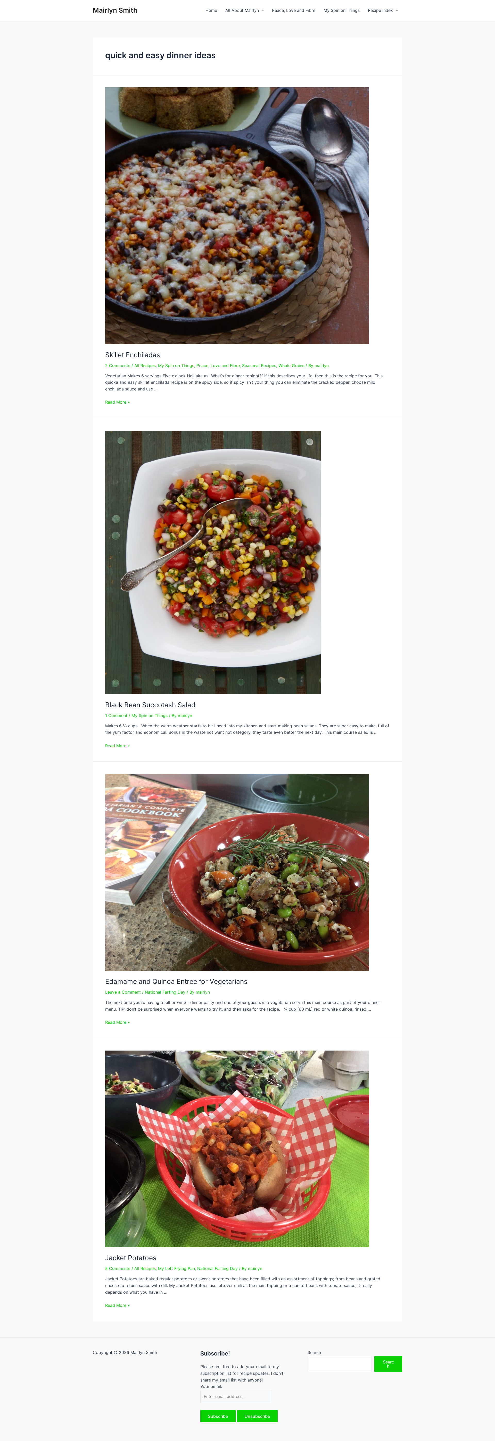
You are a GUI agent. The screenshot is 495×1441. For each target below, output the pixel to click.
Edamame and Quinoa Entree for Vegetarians (176, 981)
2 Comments (117, 365)
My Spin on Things (342, 10)
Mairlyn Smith (115, 10)
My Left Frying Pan (176, 1268)
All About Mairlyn (242, 10)
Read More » (117, 402)
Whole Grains (291, 365)
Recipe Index (380, 10)
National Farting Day (165, 992)
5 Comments (117, 1268)
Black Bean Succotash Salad (150, 705)
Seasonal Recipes (259, 365)
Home (211, 10)
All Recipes (145, 365)
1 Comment (116, 715)
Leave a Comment (123, 992)
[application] (261, 10)
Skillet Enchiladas (132, 355)
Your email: (211, 1386)
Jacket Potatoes (130, 1258)
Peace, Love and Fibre (293, 10)
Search (314, 1352)
